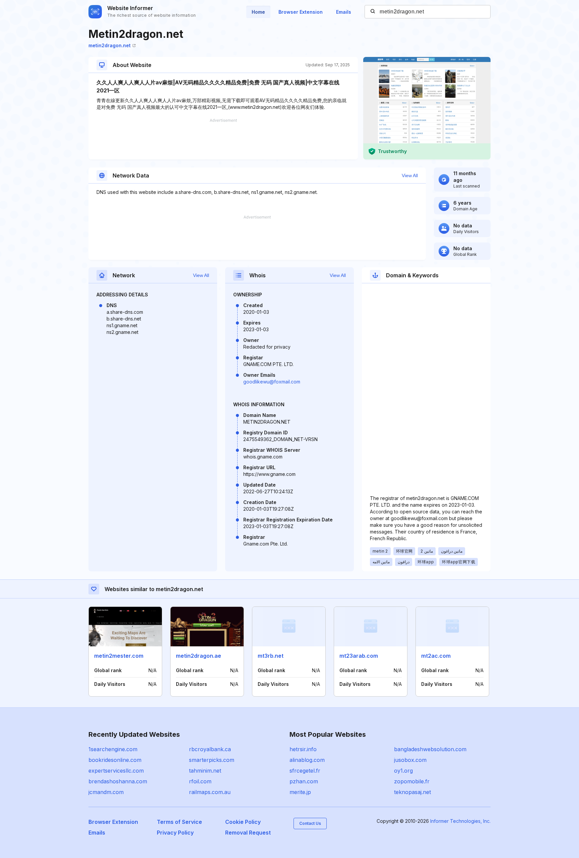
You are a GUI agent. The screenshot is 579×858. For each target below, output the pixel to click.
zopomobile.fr (412, 781)
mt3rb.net (270, 655)
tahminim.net (205, 770)
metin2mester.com (118, 655)
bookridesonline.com (114, 760)
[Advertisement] (223, 139)
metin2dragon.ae (198, 655)
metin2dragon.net (109, 45)
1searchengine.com (112, 749)
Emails (343, 12)
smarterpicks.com (211, 760)
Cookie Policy (243, 821)
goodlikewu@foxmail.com (271, 381)
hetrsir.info (303, 749)
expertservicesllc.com (116, 770)
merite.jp (300, 792)
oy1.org (403, 770)
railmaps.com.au (210, 792)
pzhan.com (304, 781)
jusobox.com (410, 760)
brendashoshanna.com (117, 781)
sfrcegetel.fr (305, 770)
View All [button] (410, 175)
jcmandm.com (106, 792)
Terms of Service (179, 821)
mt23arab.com (358, 655)
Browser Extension (300, 12)
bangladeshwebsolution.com (430, 749)
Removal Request (248, 832)
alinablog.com (307, 760)
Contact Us (310, 823)
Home (258, 12)
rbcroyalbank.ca (210, 749)
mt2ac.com (436, 655)
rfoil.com (200, 781)
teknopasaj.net (412, 792)
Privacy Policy (175, 832)
